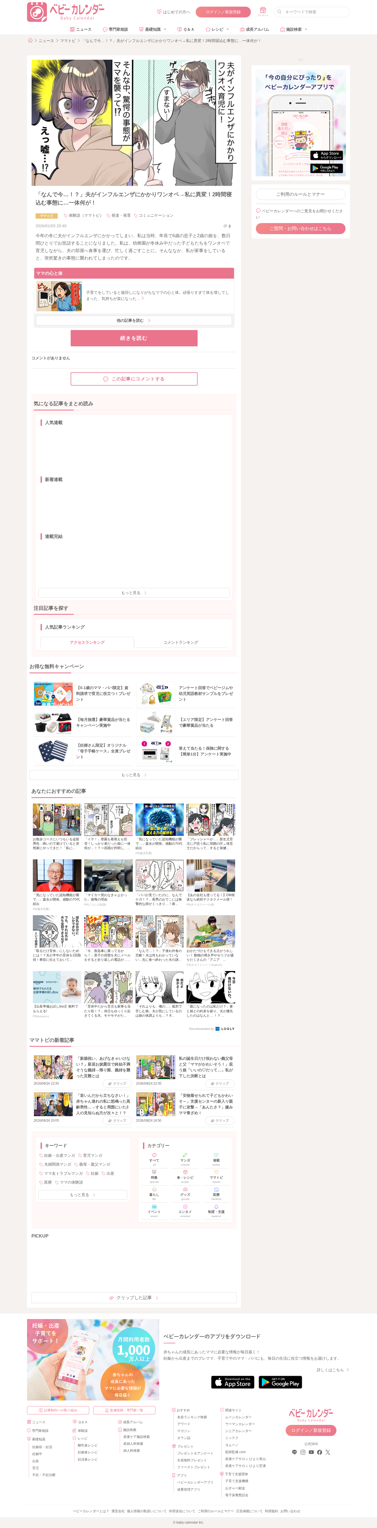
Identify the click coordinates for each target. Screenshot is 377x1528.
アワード (183, 1424)
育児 (35, 1468)
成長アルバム (257, 29)
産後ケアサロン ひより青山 (244, 1459)
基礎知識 (153, 29)
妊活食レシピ (88, 1459)
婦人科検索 (131, 1451)
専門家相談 (118, 29)
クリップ (119, 1083)
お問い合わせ (290, 1511)
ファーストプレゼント (193, 1467)
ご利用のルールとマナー (300, 194)
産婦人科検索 (133, 1444)
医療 (48, 1182)
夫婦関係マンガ (57, 1164)
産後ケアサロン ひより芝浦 (244, 1466)
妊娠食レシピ (88, 1452)
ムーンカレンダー (238, 1417)
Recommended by (202, 1028)
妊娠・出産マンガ (59, 1155)
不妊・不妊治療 (43, 1475)
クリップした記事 (134, 1297)
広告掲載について (249, 1511)
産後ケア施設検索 (136, 1437)
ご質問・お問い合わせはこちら (300, 228)
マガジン (183, 1431)
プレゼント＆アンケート (195, 1453)
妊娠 (95, 1173)
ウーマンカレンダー (240, 1424)
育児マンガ (92, 1155)
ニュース (84, 29)
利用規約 (271, 1511)
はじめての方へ (176, 12)
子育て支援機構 (236, 1481)
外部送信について (182, 1511)
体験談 (83, 1431)
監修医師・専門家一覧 (126, 1410)
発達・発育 (121, 215)
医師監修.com (235, 1452)
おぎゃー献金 (235, 1488)
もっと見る (130, 592)
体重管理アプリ (188, 1490)
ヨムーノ (231, 1445)
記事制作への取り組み (60, 1410)
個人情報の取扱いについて (147, 1511)
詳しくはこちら (330, 1370)
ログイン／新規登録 (223, 12)
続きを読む (134, 338)
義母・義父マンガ (94, 1164)
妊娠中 (37, 1454)
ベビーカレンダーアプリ (195, 1482)
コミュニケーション (156, 215)
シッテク (231, 1438)
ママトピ (68, 40)
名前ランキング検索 (192, 1417)
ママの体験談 (71, 1182)
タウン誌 (183, 1438)
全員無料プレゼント (192, 1460)
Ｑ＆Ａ (189, 29)
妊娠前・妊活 (42, 1447)
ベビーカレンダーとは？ (91, 1511)
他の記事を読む (130, 320)
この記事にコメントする (138, 378)
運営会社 (118, 1511)
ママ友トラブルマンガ (63, 1173)
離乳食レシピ (88, 1445)
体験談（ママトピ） (86, 215)
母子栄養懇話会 (236, 1495)
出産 (110, 1173)
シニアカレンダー (238, 1431)
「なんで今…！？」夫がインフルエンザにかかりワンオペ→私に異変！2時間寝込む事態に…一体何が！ (172, 40)
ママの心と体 (49, 273)
